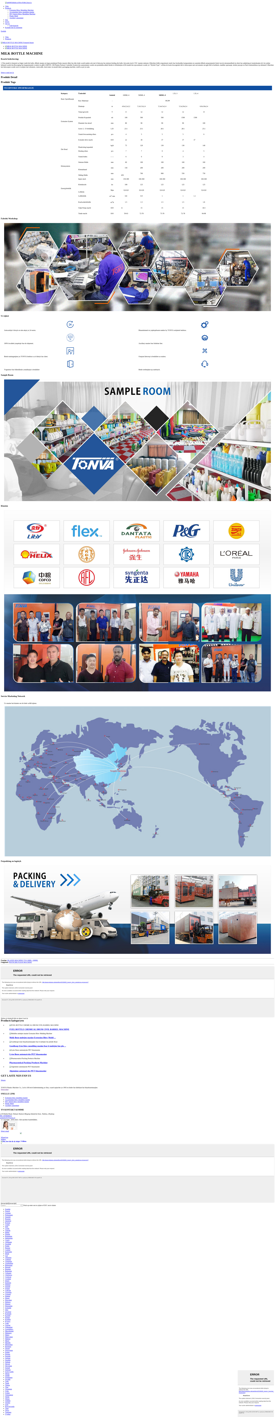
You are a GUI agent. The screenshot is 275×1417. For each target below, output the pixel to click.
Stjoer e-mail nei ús (7, 73)
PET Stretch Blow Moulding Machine (22, 14)
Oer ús (7, 24)
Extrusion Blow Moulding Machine (21, 10)
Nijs (6, 20)
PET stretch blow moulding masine (17, 1102)
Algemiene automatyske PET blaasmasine (27, 1071)
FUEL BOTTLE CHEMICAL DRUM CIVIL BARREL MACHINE (39, 1029)
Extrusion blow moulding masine (16, 1098)
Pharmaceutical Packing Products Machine (28, 1063)
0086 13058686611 (6, 1116)
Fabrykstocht (13, 26)
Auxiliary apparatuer (16, 18)
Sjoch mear (4, 1089)
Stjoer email (5, 1131)
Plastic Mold (13, 16)
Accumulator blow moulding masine (21, 12)
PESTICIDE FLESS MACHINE (20, 962)
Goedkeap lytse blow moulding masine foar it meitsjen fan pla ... (37, 1046)
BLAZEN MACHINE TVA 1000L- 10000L (22, 960)
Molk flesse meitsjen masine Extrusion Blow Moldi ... (32, 1037)
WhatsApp (4, 1137)
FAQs (7, 22)
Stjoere (3, 1080)
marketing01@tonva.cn (8, 1118)
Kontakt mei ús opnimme (13, 27)
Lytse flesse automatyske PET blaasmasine (28, 1054)
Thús (7, 6)
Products (8, 8)
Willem (3, 1139)
